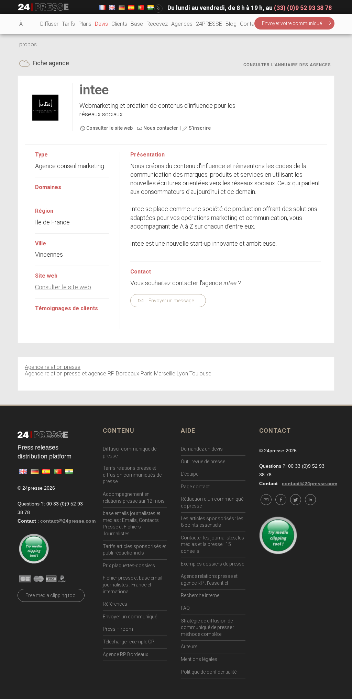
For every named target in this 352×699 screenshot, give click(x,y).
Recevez (157, 24)
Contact (249, 24)
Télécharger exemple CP (128, 641)
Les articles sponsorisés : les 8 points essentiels (212, 522)
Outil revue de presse (203, 461)
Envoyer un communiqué (130, 616)
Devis (101, 24)
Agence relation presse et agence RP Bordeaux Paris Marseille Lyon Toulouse (118, 373)
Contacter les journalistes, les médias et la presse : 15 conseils (212, 544)
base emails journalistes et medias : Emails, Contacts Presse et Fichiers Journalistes (131, 523)
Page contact (195, 486)
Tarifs (68, 24)
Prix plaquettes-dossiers (129, 565)
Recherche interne (200, 595)
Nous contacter (160, 128)
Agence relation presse (52, 367)
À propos (28, 34)
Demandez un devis (202, 449)
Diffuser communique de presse (129, 452)
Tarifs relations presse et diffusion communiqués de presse (132, 474)
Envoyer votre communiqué (292, 23)
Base (137, 24)
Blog (231, 24)
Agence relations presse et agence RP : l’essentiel (209, 579)
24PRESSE (209, 24)
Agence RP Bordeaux (125, 654)
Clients (119, 24)
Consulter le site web (109, 128)
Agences (181, 24)
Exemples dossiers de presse (212, 564)
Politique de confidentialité (208, 672)
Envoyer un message (170, 300)
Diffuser (49, 24)
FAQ (185, 608)
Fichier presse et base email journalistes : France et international (132, 584)
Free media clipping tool (51, 595)
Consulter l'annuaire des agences (287, 64)
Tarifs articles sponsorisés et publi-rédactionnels (134, 550)
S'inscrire (199, 128)
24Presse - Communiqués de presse (43, 7)
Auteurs (189, 646)
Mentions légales (199, 659)
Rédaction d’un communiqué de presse (212, 502)
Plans (84, 24)
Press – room (118, 629)
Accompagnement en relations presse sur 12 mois (134, 497)
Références (115, 604)
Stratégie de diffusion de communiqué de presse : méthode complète (207, 627)
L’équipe (189, 474)
